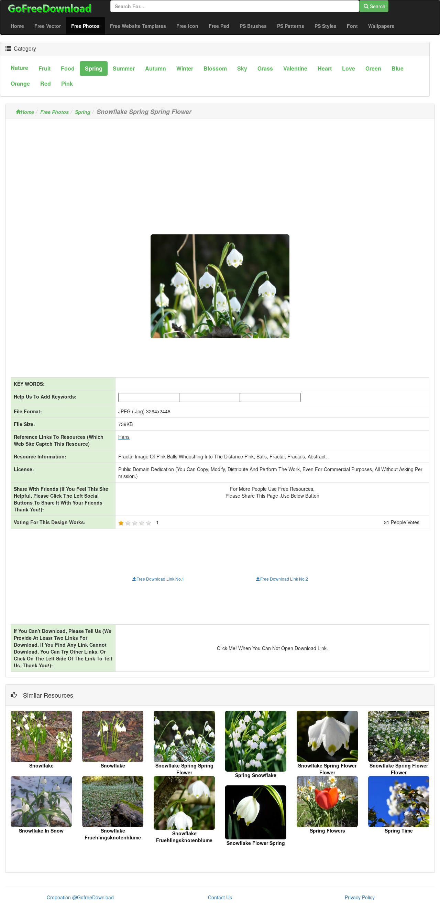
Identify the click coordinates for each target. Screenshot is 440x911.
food (68, 68)
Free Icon (187, 25)
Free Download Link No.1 (160, 579)
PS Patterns (290, 25)
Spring (82, 111)
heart (325, 68)
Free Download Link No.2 (284, 579)
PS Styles (326, 25)
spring (93, 68)
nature (19, 68)
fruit (44, 68)
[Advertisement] (220, 172)
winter (184, 68)
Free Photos (88, 25)
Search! (377, 6)
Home (17, 25)
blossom (215, 68)
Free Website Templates (138, 25)
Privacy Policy (360, 897)
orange (20, 83)
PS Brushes (253, 25)
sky (242, 68)
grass (265, 68)
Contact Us (220, 897)
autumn (155, 68)
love (348, 68)
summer (124, 68)
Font (352, 25)
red (45, 83)
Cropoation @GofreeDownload (80, 897)
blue (398, 68)
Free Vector (47, 25)
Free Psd (219, 25)
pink (67, 83)
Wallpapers (381, 25)
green (373, 68)
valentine (295, 68)
